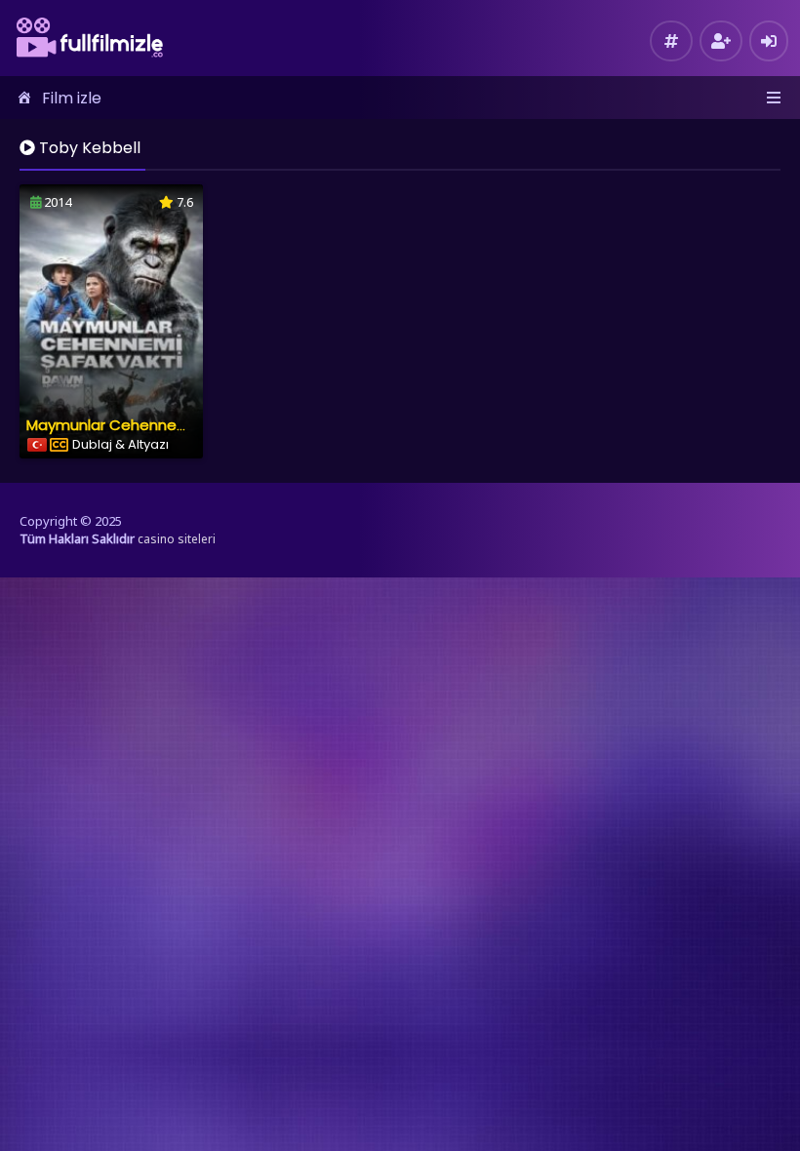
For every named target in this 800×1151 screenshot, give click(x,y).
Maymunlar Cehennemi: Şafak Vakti (154, 425)
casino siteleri (177, 539)
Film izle (71, 98)
